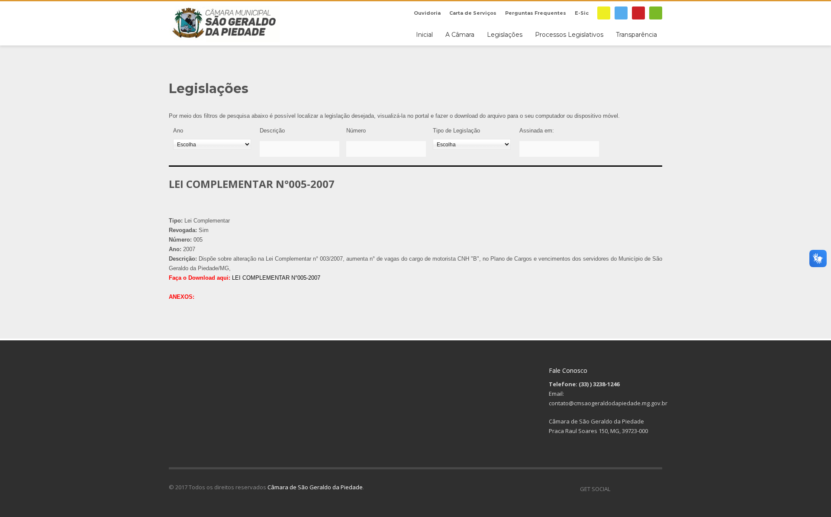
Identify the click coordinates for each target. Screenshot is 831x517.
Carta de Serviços (472, 13)
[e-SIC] (603, 12)
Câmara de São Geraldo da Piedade (315, 487)
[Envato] (655, 12)
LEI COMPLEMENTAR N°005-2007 (276, 278)
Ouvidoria (427, 13)
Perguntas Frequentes (535, 13)
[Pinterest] (638, 12)
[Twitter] (621, 12)
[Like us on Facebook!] (616, 488)
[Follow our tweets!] (629, 488)
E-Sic (582, 13)
